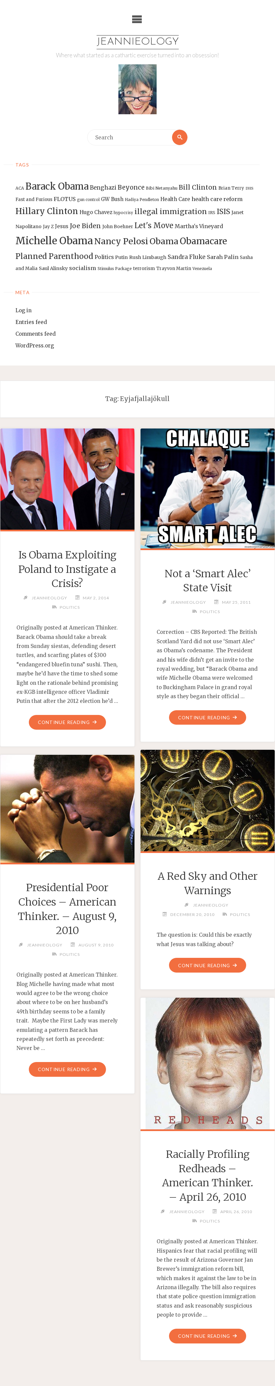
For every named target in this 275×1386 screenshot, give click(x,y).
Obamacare (203, 241)
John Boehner (117, 226)
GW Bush (112, 199)
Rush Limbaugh (147, 257)
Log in (23, 310)
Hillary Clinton (46, 211)
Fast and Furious (33, 199)
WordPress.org (34, 345)
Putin (121, 257)
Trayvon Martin (173, 268)
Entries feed (31, 322)
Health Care (175, 199)
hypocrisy (123, 212)
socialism (82, 268)
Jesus (61, 226)
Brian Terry (231, 188)
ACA (19, 188)
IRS (211, 212)
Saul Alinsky (53, 268)
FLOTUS (65, 199)
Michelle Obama (54, 241)
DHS (249, 188)
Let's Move (153, 225)
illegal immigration (170, 211)
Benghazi (103, 187)
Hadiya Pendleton (142, 199)
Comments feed (35, 334)
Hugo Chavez (95, 212)
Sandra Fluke (187, 257)
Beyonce (131, 187)
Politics (104, 257)
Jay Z (48, 226)
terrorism (144, 268)
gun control (88, 199)
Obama (164, 241)
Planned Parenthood (54, 256)
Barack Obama (57, 186)
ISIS (223, 211)
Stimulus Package (115, 268)
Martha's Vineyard (199, 226)
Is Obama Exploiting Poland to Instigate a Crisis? (67, 569)
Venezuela (202, 268)
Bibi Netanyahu (161, 188)
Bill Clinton (198, 187)
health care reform (217, 199)
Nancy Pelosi (121, 241)
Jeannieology (138, 42)
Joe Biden (85, 226)
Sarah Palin (222, 257)
